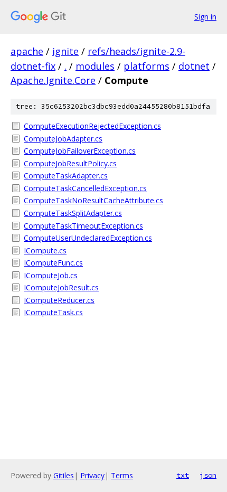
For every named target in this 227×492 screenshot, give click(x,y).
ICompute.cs (45, 250)
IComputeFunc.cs (53, 263)
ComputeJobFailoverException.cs (80, 151)
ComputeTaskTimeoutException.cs (83, 226)
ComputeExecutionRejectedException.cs (92, 126)
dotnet (194, 66)
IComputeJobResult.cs (61, 287)
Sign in (205, 17)
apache (27, 51)
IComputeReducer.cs (59, 300)
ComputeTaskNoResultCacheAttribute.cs (93, 200)
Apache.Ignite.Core (53, 80)
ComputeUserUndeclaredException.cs (88, 238)
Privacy (92, 475)
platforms (146, 66)
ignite (65, 51)
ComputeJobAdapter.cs (63, 139)
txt (182, 475)
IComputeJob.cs (51, 275)
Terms (122, 475)
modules (95, 66)
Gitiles (63, 475)
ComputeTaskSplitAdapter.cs (73, 213)
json (208, 475)
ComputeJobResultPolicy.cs (70, 163)
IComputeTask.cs (53, 312)
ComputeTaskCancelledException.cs (85, 188)
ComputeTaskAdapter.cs (66, 176)
